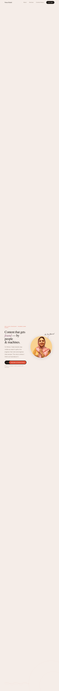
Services (31, 2)
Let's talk (50, 2)
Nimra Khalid (8, 2)
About (25, 2)
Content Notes (40, 2)
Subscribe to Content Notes (17, 362)
